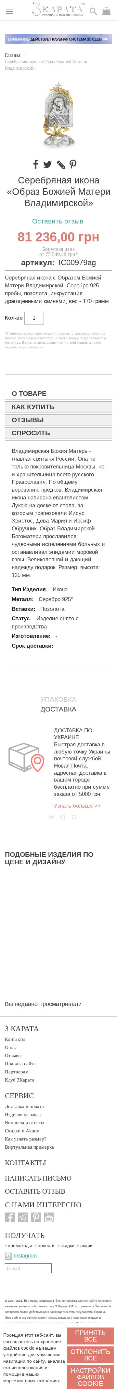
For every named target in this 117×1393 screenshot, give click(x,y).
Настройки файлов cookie (90, 1377)
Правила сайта (20, 1063)
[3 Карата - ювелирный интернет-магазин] (58, 10)
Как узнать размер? (25, 1139)
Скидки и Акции (22, 1130)
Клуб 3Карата (19, 1080)
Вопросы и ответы (24, 1122)
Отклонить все (90, 1354)
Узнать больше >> (77, 805)
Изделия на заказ (23, 1114)
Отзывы (13, 1055)
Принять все (90, 1335)
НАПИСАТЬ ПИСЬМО (38, 1178)
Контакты (15, 1039)
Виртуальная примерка (29, 1147)
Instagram (25, 1255)
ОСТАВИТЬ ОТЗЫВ (35, 1191)
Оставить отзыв (57, 221)
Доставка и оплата (24, 1106)
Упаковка (58, 699)
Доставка (58, 709)
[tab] (58, 394)
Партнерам (17, 1071)
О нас (11, 1047)
